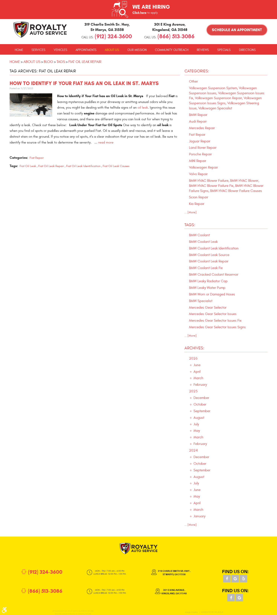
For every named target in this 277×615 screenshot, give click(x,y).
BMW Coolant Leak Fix (206, 268)
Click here (139, 12)
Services (38, 50)
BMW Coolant (199, 235)
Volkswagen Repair (203, 167)
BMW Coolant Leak (203, 242)
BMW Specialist (200, 301)
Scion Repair (198, 197)
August (199, 418)
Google (235, 578)
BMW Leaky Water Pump (207, 288)
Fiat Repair (37, 158)
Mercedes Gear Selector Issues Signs (217, 327)
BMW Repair (198, 115)
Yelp (243, 578)
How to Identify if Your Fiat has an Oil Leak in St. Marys (84, 83)
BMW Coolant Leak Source (209, 255)
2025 (193, 391)
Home (19, 50)
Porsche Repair (200, 154)
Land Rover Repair (203, 148)
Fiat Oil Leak (28, 166)
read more (105, 142)
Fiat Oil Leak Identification (83, 166)
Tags (61, 62)
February (200, 385)
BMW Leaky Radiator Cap (208, 281)
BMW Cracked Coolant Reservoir (213, 274)
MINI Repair (197, 161)
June (197, 365)
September (202, 411)
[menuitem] (19, 50)
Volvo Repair (198, 174)
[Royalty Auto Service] (40, 29)
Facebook (227, 578)
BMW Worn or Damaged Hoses (212, 294)
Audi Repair (198, 121)
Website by (212, 612)
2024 (193, 450)
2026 (193, 358)
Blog (48, 62)
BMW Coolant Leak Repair (208, 261)
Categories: (196, 71)
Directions (247, 50)
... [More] (190, 212)
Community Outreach (171, 50)
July (196, 424)
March (198, 378)
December (201, 398)
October (200, 404)
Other (193, 81)
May (197, 431)
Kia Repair (196, 204)
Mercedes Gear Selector (207, 307)
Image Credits (191, 612)
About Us (112, 50)
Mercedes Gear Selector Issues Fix (215, 320)
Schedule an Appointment (237, 30)
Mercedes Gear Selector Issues (212, 314)
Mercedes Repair (202, 128)
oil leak (143, 108)
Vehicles (60, 50)
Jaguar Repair (199, 141)
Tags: (189, 224)
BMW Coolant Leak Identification (214, 248)
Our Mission (137, 50)
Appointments (86, 50)
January (199, 516)
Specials (224, 50)
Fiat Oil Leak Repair (84, 62)
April (197, 372)
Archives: (194, 348)
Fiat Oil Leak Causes (116, 166)
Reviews (203, 50)
